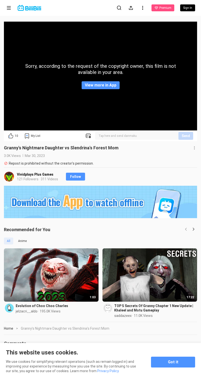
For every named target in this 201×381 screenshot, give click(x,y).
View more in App (100, 85)
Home (8, 328)
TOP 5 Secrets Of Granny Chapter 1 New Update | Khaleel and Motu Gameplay (153, 308)
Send (186, 136)
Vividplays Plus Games (35, 174)
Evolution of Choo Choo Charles (42, 306)
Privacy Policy (108, 371)
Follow (75, 177)
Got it (173, 362)
